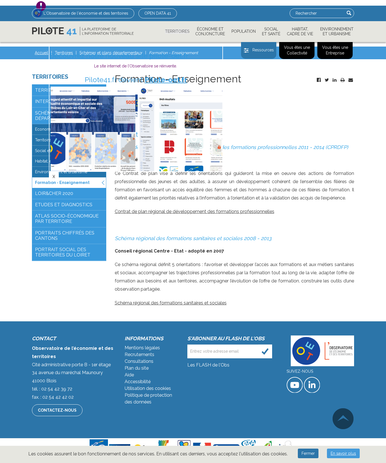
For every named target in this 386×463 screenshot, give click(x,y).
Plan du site (137, 368)
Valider (349, 13)
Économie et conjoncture (210, 31)
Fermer (308, 453)
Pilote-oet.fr (166, 79)
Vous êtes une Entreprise (335, 50)
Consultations (139, 361)
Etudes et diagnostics (63, 204)
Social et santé (271, 31)
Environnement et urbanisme (337, 31)
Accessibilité (138, 381)
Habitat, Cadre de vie (300, 31)
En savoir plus (343, 453)
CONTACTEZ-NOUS (57, 410)
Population (243, 31)
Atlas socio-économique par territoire (67, 218)
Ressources (263, 50)
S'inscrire (265, 351)
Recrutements (139, 354)
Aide (129, 375)
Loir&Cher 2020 (54, 193)
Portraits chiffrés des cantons (64, 235)
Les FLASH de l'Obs (208, 365)
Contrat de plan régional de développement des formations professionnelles (194, 211)
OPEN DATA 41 (157, 13)
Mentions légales (142, 347)
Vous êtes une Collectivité (297, 50)
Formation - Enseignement (62, 182)
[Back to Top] (343, 418)
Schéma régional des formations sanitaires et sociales (171, 303)
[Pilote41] (83, 31)
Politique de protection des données (148, 398)
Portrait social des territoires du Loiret (62, 252)
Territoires (177, 31)
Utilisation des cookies (148, 388)
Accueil (41, 53)
